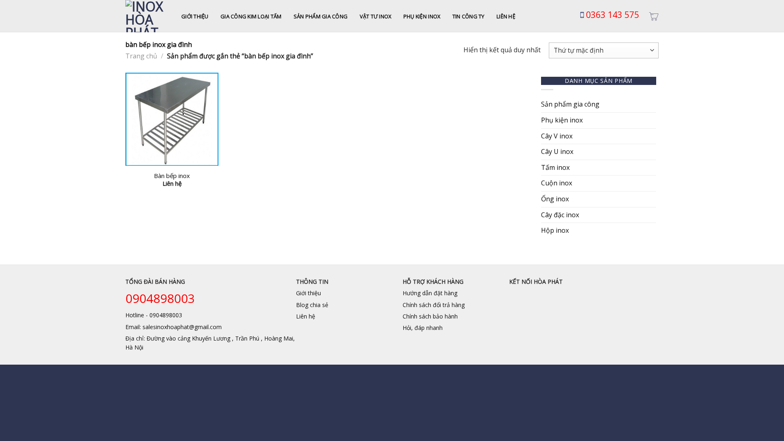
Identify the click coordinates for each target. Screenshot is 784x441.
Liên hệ (506, 16)
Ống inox (555, 198)
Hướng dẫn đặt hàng (430, 293)
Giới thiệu (195, 16)
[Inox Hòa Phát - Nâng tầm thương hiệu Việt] (147, 16)
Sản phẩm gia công (320, 16)
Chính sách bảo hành (430, 316)
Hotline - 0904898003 (153, 315)
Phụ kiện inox (421, 16)
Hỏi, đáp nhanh (423, 328)
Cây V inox (556, 135)
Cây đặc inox (560, 214)
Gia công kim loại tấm (250, 16)
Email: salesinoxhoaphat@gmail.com (173, 327)
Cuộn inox (556, 182)
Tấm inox (555, 167)
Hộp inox (555, 230)
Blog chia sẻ (312, 305)
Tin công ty (468, 16)
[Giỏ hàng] (654, 16)
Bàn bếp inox (172, 176)
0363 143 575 (611, 14)
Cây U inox (557, 151)
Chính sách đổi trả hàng (434, 305)
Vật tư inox (376, 16)
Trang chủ (141, 55)
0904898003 (160, 298)
